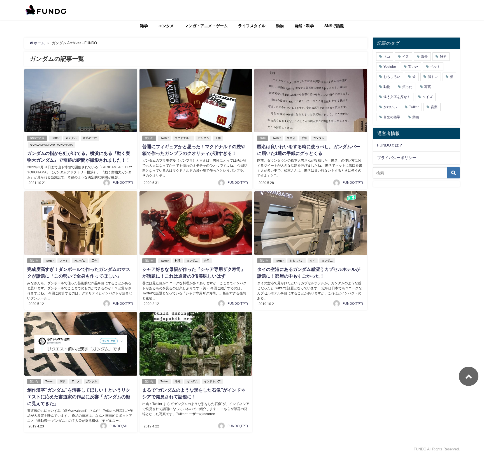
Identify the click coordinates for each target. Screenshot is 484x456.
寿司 (207, 260)
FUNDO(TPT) (123, 182)
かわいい (390, 107)
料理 (177, 260)
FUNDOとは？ (390, 145)
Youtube (389, 66)
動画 (415, 117)
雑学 (144, 26)
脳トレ (433, 76)
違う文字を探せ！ (396, 97)
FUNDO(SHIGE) (122, 426)
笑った (407, 87)
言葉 (434, 107)
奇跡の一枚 (90, 138)
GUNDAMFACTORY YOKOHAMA (51, 144)
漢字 (62, 381)
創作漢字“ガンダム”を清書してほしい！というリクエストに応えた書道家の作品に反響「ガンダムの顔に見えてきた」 (78, 397)
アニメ (75, 381)
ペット (435, 66)
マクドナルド (183, 138)
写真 (427, 87)
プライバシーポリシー (396, 158)
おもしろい (297, 260)
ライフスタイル (252, 26)
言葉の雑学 (391, 117)
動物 (280, 26)
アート (64, 260)
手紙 (304, 138)
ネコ (386, 56)
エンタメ (166, 26)
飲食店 (291, 138)
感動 (263, 138)
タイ (312, 260)
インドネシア (212, 381)
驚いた (149, 138)
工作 (218, 138)
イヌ (405, 56)
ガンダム (71, 138)
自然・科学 (304, 26)
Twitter (55, 138)
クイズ (427, 97)
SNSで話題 (334, 26)
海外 (177, 381)
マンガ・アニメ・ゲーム (206, 26)
